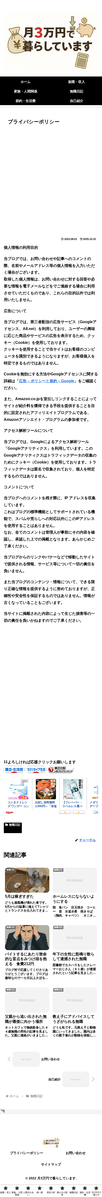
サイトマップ (51, 1164)
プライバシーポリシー (26, 1153)
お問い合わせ (76, 1153)
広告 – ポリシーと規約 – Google (46, 381)
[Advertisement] (51, 182)
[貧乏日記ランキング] (60, 769)
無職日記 (14, 824)
